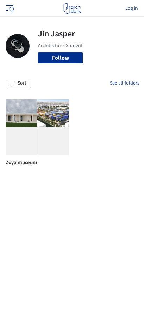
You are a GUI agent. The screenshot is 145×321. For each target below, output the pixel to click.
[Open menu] (9, 8)
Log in (131, 8)
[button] (18, 83)
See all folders (124, 83)
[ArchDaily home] (72, 8)
